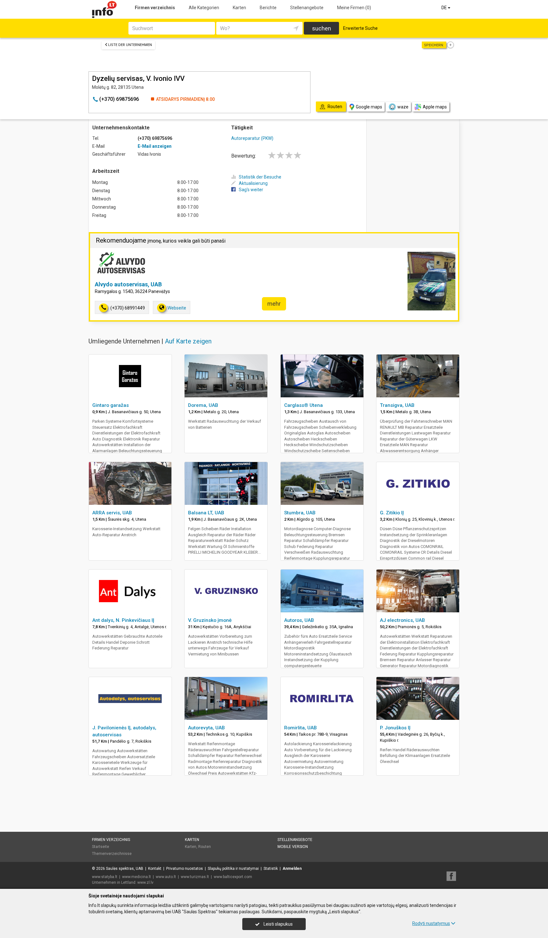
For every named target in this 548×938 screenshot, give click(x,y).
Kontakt (154, 868)
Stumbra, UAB (300, 513)
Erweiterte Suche (360, 28)
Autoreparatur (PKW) (252, 138)
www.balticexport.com (233, 877)
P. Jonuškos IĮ (395, 728)
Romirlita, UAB (300, 728)
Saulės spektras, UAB (124, 868)
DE (444, 7)
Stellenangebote (306, 7)
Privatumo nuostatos (184, 868)
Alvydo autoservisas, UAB (128, 284)
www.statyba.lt (104, 877)
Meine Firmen (354, 7)
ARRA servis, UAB (112, 513)
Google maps (369, 106)
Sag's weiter (251, 189)
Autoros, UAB (299, 620)
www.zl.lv (145, 882)
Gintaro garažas (110, 405)
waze (402, 106)
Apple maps (435, 106)
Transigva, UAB (397, 405)
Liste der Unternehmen (130, 45)
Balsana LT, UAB (206, 513)
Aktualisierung (253, 183)
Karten (239, 7)
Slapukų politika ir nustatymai (233, 868)
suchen (321, 28)
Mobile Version (292, 846)
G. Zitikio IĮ (392, 513)
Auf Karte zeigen (188, 341)
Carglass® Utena (303, 405)
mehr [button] (274, 303)
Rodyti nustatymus (431, 923)
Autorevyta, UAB (206, 728)
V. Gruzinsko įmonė (210, 620)
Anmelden (292, 868)
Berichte (268, 7)
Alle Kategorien (204, 7)
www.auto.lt (166, 877)
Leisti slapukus (278, 924)
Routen (204, 846)
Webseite (176, 307)
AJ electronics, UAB (402, 620)
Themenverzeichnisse (112, 853)
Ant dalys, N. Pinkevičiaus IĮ (123, 620)
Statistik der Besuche (260, 176)
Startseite (100, 846)
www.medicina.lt (136, 877)
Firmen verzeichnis (155, 7)
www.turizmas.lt (195, 877)
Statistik (271, 868)
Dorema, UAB (203, 405)
